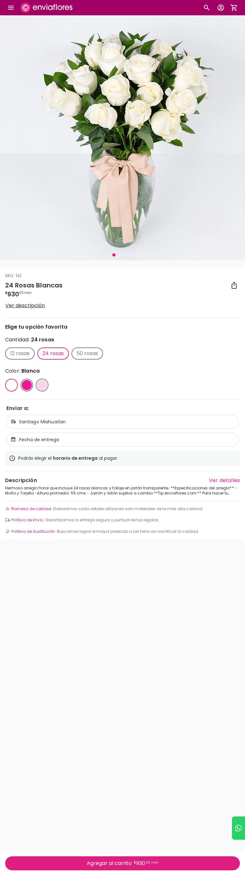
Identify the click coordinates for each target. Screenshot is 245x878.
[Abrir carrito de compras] (234, 7)
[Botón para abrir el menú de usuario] (220, 7)
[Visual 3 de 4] (125, 255)
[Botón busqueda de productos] (206, 7)
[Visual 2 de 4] (119, 255)
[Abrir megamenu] (11, 7)
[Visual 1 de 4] (113, 255)
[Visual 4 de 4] (131, 255)
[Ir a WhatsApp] (238, 828)
